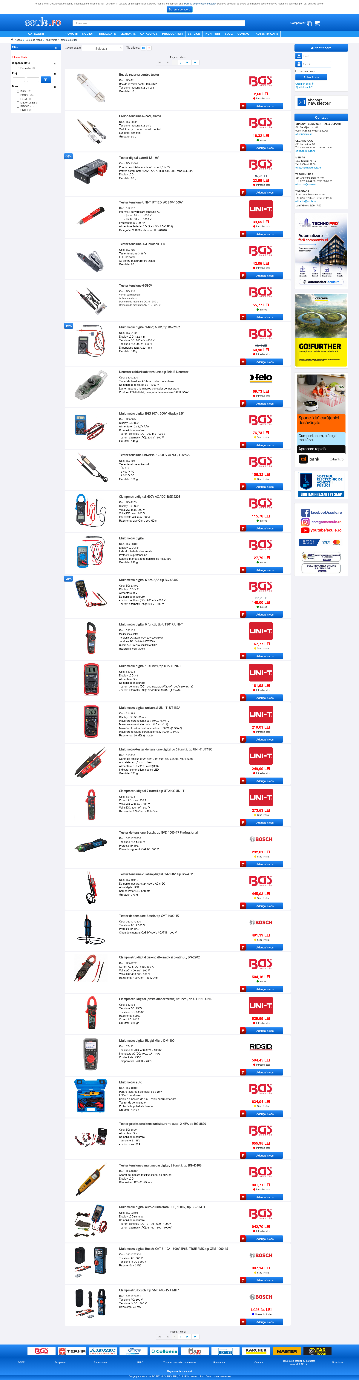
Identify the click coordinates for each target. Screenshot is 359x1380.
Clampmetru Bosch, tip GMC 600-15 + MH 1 (149, 1290)
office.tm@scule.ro (305, 201)
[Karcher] (256, 1351)
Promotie (27, 68)
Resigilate (107, 34)
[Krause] (226, 1351)
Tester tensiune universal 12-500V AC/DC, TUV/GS (154, 455)
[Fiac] (134, 1351)
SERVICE (194, 34)
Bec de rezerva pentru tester (139, 74)
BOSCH (27, 95)
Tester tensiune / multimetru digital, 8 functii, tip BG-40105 (160, 1165)
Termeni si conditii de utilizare (179, 1362)
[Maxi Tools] (195, 1351)
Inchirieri (212, 34)
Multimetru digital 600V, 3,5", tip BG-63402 (148, 580)
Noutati (88, 34)
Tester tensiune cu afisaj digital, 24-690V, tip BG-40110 (157, 874)
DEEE (21, 1362)
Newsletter (337, 1362)
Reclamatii (219, 1362)
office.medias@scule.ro (308, 167)
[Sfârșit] (196, 62)
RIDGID (27, 106)
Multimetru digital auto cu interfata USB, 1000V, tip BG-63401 (162, 1207)
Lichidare (128, 34)
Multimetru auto (130, 1082)
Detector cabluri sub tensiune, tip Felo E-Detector (153, 372)
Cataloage (148, 34)
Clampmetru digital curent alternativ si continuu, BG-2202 (159, 957)
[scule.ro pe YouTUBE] (321, 530)
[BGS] (42, 1351)
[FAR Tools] (317, 1351)
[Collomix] (164, 1351)
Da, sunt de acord (179, 9)
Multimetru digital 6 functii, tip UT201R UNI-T (151, 624)
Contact (244, 34)
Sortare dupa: (73, 48)
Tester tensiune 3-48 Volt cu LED (142, 244)
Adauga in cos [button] (265, 106)
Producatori (172, 34)
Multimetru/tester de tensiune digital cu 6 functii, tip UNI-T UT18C (165, 749)
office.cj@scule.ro (305, 150)
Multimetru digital (131, 538)
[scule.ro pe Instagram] (321, 521)
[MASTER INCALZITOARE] (287, 1351)
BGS (25, 91)
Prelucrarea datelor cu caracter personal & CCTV (298, 1362)
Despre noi (61, 1362)
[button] (46, 79)
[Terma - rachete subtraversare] (72, 1351)
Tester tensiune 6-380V (135, 285)
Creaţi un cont (303, 83)
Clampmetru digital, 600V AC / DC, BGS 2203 (149, 496)
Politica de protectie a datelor (200, 3)
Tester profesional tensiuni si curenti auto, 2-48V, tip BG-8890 (162, 1124)
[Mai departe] (188, 62)
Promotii (71, 34)
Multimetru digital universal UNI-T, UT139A (149, 708)
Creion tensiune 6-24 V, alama (140, 116)
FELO (25, 99)
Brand (15, 86)
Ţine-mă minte (306, 71)
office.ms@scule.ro (305, 184)
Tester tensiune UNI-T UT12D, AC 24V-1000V (151, 202)
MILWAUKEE (29, 102)
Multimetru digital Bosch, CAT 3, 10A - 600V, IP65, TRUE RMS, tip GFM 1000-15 (173, 1249)
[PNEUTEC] (103, 1351)
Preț (14, 73)
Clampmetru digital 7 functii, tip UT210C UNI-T (152, 791)
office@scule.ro (303, 134)
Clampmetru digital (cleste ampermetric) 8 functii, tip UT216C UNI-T (166, 999)
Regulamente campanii (179, 1371)
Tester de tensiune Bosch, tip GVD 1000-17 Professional (158, 832)
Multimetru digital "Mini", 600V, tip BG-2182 (149, 327)
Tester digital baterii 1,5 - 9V (139, 158)
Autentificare (267, 34)
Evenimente (100, 1362)
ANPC (139, 1362)
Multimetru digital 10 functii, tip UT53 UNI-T (150, 666)
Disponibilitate (21, 63)
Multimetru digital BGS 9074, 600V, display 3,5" (151, 413)
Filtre (15, 47)
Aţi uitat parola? (303, 87)
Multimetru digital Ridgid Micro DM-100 (146, 1041)
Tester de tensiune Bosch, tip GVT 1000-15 (149, 916)
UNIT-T (26, 110)
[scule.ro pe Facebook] (321, 512)
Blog (229, 34)
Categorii (36, 34)
